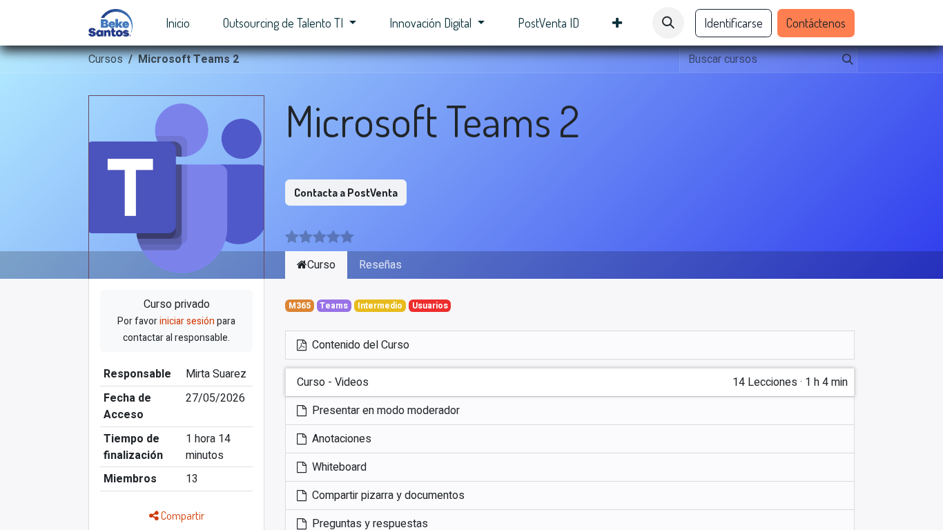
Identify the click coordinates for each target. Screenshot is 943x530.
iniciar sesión (187, 321)
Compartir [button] (181, 515)
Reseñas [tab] (380, 265)
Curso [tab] (321, 265)
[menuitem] (177, 23)
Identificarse (733, 22)
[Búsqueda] (845, 59)
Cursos (105, 59)
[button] (668, 23)
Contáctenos (816, 22)
